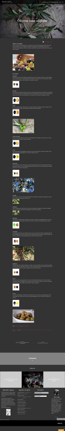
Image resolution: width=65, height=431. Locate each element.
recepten (44, 2)
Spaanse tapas (28, 408)
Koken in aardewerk (24, 393)
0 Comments (35, 18)
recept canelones (20, 399)
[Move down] (33, 36)
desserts (19, 393)
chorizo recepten (27, 392)
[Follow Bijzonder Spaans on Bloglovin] (8, 415)
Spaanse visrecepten (21, 409)
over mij (48, 2)
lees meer (56, 417)
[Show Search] (62, 2)
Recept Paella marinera (21, 400)
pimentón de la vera (21, 395)
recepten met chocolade (22, 402)
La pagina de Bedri (25, 325)
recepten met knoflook (21, 405)
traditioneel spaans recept (22, 411)
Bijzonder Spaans (6, 1)
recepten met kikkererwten (22, 403)
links (60, 2)
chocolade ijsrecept (21, 392)
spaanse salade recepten (22, 408)
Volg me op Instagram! (60, 419)
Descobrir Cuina (17, 325)
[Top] (62, 423)
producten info (54, 2)
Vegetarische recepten (21, 412)
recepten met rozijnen (21, 406)
